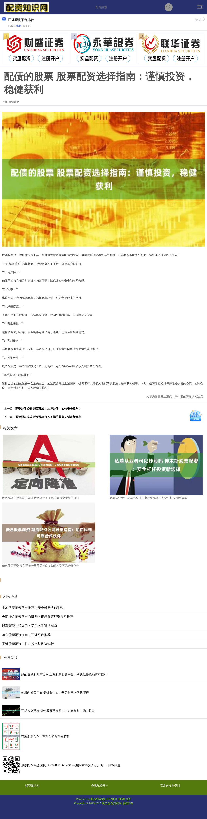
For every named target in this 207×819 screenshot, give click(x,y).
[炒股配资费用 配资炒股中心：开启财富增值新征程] (11, 692)
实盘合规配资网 (170, 785)
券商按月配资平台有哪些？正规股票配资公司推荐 (37, 616)
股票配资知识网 (112, 803)
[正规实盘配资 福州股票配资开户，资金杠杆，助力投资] (11, 710)
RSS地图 (111, 799)
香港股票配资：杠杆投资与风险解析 (28, 643)
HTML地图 (124, 799)
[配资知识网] (26, 7)
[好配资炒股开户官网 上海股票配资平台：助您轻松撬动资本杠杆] (11, 674)
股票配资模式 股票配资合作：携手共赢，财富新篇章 (48, 417)
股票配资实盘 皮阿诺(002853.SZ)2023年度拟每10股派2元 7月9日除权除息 (70, 765)
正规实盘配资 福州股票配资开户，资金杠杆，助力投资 (58, 710)
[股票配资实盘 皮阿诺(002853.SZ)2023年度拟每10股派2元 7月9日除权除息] (11, 765)
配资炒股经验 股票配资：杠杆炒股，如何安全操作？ (48, 408)
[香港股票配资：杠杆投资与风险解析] (11, 736)
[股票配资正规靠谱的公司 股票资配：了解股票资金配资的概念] (48, 464)
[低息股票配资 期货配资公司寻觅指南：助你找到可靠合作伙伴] (48, 532)
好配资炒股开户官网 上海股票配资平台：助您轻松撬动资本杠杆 (64, 674)
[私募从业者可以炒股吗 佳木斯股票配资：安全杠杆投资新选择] (156, 464)
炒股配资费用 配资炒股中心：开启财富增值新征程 (55, 692)
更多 (198, 19)
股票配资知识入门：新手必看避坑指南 (29, 625)
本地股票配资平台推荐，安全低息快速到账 (32, 607)
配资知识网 (32, 785)
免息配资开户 (99, 785)
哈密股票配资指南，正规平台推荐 (26, 634)
